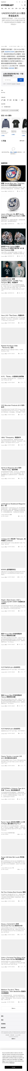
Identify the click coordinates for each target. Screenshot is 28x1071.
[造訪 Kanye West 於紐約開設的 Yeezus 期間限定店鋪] (13, 624)
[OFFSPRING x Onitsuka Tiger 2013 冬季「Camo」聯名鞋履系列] (13, 778)
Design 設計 (3, 1002)
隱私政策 (18, 83)
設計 (13, 8)
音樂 (16, 8)
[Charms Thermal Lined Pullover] (5, 124)
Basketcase (3, 131)
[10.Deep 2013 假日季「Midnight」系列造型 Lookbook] (13, 529)
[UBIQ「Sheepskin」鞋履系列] (13, 427)
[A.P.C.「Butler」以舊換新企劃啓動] (13, 366)
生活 (20, 8)
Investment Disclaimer (13, 1036)
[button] (25, 46)
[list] (13, 35)
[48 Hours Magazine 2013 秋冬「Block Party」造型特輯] (13, 458)
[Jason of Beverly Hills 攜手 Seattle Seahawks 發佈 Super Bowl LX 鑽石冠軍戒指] (13, 204)
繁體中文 (13, 1038)
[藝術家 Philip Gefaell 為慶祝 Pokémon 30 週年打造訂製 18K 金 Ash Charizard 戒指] (13, 236)
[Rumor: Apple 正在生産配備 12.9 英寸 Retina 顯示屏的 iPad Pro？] (13, 812)
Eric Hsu (3, 92)
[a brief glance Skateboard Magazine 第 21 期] (13, 494)
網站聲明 (7, 1035)
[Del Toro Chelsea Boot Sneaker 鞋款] (13, 882)
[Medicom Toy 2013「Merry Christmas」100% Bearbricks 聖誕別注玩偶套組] (13, 979)
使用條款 (13, 83)
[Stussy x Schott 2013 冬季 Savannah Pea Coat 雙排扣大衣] (13, 914)
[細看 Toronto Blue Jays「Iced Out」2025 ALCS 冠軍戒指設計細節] (13, 173)
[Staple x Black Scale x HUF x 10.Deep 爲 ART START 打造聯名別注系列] (13, 590)
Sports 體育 (9, 514)
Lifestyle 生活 (4, 514)
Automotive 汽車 (10, 868)
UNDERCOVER (9, 52)
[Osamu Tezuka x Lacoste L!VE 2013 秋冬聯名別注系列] (13, 746)
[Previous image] (3, 35)
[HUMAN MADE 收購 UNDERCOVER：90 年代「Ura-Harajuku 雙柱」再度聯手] (13, 269)
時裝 (2, 8)
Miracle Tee (13, 132)
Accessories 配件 (14, 110)
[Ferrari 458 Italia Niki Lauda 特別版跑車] (13, 847)
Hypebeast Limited (8, 1031)
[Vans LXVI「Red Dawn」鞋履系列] (13, 305)
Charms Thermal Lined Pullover (4, 133)
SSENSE (11, 68)
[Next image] (24, 35)
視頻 (23, 8)
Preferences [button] (11, 1062)
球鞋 (6, 8)
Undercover (7, 107)
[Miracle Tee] (16, 124)
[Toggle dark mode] (22, 5)
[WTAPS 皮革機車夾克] (13, 559)
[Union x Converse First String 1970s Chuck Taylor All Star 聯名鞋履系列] (13, 947)
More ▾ (13, 1008)
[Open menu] (25, 5)
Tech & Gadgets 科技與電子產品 (8, 832)
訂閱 (21, 80)
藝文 (9, 8)
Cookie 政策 (17, 1035)
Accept (13, 1067)
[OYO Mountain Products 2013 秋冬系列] (13, 395)
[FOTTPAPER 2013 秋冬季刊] (13, 657)
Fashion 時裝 (4, 46)
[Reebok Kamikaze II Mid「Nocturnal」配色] (13, 336)
